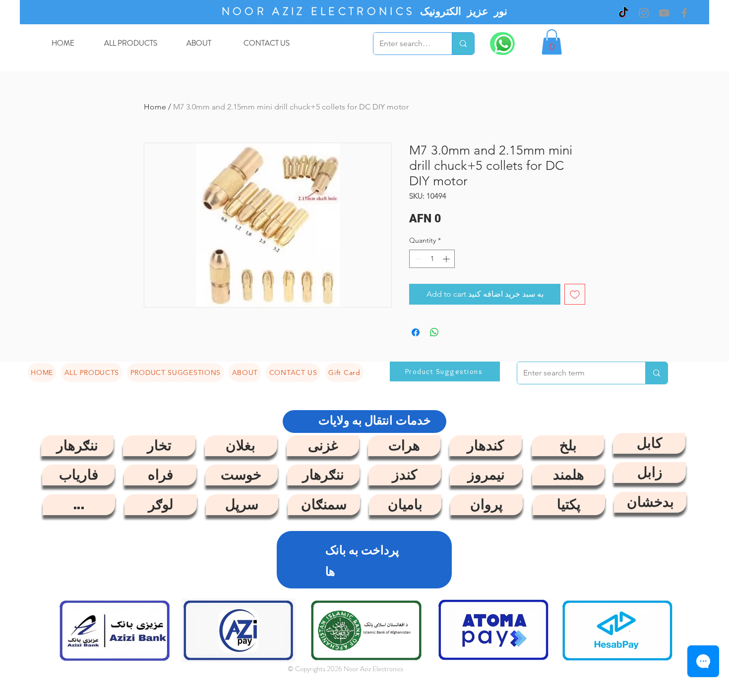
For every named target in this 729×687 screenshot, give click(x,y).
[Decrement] (417, 258)
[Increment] (447, 258)
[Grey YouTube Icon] (664, 12)
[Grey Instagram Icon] (643, 12)
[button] (551, 41)
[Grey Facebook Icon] (684, 12)
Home (155, 106)
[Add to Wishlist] (574, 294)
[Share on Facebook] (416, 332)
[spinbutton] (432, 258)
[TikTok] (623, 12)
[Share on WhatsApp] (434, 332)
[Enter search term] (463, 43)
